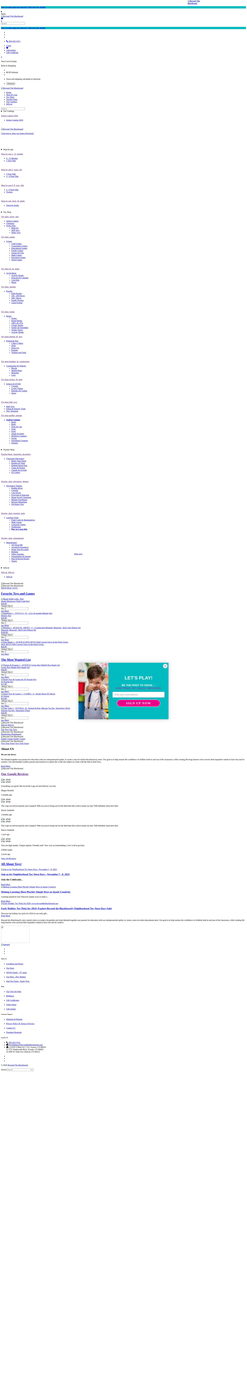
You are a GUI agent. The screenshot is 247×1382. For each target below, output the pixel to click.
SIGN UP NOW (138, 703)
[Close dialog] (165, 666)
